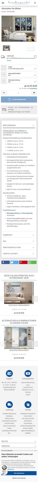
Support (9, 379)
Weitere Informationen (19, 478)
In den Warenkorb (19, 99)
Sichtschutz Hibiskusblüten (19, 305)
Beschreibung (9, 125)
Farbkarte (7, 235)
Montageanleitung (13, 213)
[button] (4, 93)
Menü (3, 3)
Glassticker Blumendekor (19, 350)
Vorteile (28, 410)
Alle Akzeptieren (19, 473)
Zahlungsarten (28, 379)
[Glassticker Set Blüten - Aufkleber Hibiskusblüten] (19, 28)
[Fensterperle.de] (19, 3)
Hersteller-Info (10, 254)
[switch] (4, 473)
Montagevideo (28, 213)
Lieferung (9, 410)
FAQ (4, 241)
